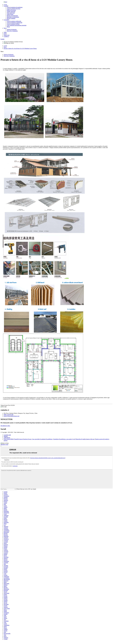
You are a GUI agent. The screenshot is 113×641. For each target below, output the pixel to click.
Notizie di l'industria (12, 29)
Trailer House (10, 14)
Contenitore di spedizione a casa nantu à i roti (64, 439)
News (5, 28)
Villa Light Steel (11, 13)
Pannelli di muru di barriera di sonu (22, 439)
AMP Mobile (7, 437)
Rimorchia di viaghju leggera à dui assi (84, 439)
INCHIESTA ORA (5, 425)
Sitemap (6, 436)
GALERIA (6, 19)
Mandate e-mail (4, 444)
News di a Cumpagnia (12, 31)
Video (5, 32)
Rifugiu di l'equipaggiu (12, 15)
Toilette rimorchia (11, 11)
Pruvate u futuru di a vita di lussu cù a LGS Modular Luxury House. (20, 48)
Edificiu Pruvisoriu (11, 10)
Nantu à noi (6, 35)
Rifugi (8, 26)
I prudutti (6, 6)
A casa (5, 4)
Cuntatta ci (6, 36)
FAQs (5, 33)
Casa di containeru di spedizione (14, 7)
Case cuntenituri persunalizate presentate (16, 25)
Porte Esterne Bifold (9, 439)
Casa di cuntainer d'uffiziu (13, 24)
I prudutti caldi (7, 435)
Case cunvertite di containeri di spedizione (42, 439)
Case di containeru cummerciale (14, 22)
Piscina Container (11, 18)
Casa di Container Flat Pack (13, 8)
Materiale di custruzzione (13, 17)
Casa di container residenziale (14, 21)
